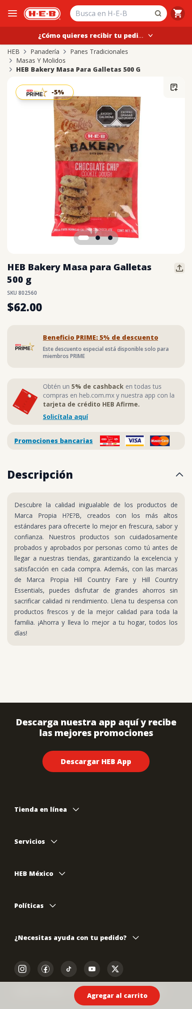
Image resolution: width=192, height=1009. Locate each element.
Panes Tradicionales (99, 51)
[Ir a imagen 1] (83, 237)
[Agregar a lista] (174, 87)
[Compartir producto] (179, 268)
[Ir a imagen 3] (110, 237)
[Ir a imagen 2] (97, 237)
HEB (13, 51)
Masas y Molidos (41, 60)
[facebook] (46, 969)
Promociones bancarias (53, 440)
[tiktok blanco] (69, 969)
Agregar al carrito (117, 995)
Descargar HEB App (96, 761)
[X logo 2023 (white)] (115, 969)
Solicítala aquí (65, 416)
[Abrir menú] (12, 13)
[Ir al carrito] (178, 13)
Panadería (44, 51)
